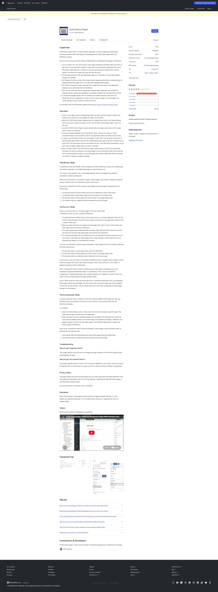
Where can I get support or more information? (74, 532)
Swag (132, 575)
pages (156, 73)
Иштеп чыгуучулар (94, 572)
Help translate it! (122, 13)
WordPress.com (177, 566)
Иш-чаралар (134, 569)
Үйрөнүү (91, 566)
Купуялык (9, 575)
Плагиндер (51, 572)
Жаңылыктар (10, 569)
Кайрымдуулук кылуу (136, 140)
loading (151, 73)
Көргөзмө (51, 566)
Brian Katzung (79, 32)
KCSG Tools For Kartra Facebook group (105, 104)
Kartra (146, 73)
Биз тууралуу (11, 566)
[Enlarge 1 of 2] (89, 462)
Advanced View (134, 78)
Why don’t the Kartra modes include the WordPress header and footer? (82, 522)
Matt (174, 569)
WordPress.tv (93, 575)
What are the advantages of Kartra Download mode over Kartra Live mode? (84, 511)
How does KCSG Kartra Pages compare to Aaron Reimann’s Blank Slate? (83, 527)
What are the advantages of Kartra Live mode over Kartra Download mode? (84, 505)
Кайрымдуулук (135, 572)
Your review (132, 108)
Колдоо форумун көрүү (136, 123)
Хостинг (9, 572)
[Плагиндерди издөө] (25, 19)
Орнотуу (92, 40)
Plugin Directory (11, 8)
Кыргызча (26, 582)
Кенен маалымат (66, 40)
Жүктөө (154, 31)
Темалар (50, 569)
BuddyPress (176, 575)
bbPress (175, 572)
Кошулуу (132, 566)
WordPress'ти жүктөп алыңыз (205, 3)
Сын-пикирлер (81, 40)
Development (103, 40)
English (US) (155, 69)
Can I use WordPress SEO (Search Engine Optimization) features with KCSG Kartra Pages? (88, 516)
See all (156, 108)
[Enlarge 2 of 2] (121, 462)
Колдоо (155, 40)
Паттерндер (51, 575)
